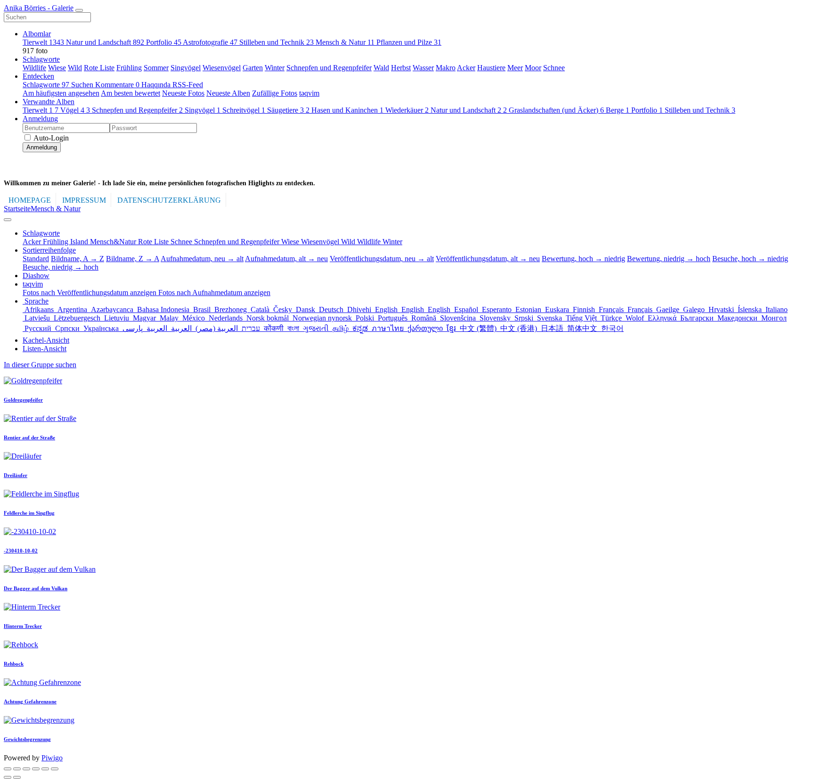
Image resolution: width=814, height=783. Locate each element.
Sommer (156, 68)
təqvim (309, 93)
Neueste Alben (228, 93)
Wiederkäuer (407, 110)
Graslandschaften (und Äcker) (556, 110)
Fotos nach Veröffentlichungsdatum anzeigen (90, 292)
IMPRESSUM (84, 200)
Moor (533, 68)
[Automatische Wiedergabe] (54, 768)
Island (80, 242)
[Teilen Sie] (17, 768)
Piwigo (52, 758)
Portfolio (163, 42)
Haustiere (491, 68)
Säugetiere (288, 110)
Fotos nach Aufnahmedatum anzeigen (214, 292)
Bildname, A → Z (77, 259)
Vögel (75, 110)
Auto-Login (50, 138)
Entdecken (38, 76)
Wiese (57, 68)
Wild (75, 68)
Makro (446, 68)
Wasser (423, 68)
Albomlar (37, 34)
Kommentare (117, 85)
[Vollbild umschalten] (26, 768)
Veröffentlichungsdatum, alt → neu (488, 259)
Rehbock (14, 664)
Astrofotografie (210, 42)
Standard (36, 259)
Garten (253, 68)
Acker (466, 68)
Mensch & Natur (345, 42)
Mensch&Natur (114, 242)
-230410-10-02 (21, 550)
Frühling (129, 68)
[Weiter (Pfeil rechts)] (17, 777)
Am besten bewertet (130, 93)
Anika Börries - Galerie (38, 8)
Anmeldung (40, 119)
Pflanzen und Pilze (408, 42)
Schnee (554, 68)
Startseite (17, 209)
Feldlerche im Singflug (29, 513)
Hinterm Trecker (23, 626)
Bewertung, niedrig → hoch (668, 259)
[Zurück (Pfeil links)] (7, 777)
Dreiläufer (15, 475)
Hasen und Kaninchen (347, 110)
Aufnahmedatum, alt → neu (286, 259)
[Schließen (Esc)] (7, 768)
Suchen (83, 85)
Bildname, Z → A (132, 259)
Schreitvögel (243, 110)
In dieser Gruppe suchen (40, 365)
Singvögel (186, 68)
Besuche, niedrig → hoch (60, 267)
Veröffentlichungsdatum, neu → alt (382, 259)
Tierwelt (43, 42)
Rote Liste (99, 68)
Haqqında (156, 85)
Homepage (29, 200)
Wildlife (34, 68)
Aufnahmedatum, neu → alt (202, 259)
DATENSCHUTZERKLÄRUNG (169, 200)
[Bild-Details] (45, 768)
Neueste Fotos (183, 93)
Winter (275, 68)
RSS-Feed (187, 85)
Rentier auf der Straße (29, 437)
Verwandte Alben (48, 102)
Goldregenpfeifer (23, 400)
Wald (381, 68)
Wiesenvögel (222, 68)
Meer (515, 68)
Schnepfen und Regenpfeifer (329, 68)
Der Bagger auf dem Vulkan (35, 588)
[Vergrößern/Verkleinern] (36, 768)
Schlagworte (41, 59)
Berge (617, 110)
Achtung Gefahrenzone (30, 701)
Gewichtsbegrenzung (27, 739)
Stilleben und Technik (276, 42)
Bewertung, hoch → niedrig (583, 259)
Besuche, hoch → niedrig (750, 259)
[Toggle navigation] (79, 10)
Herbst (401, 68)
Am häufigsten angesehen (61, 93)
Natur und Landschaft (105, 42)
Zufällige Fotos (274, 93)
